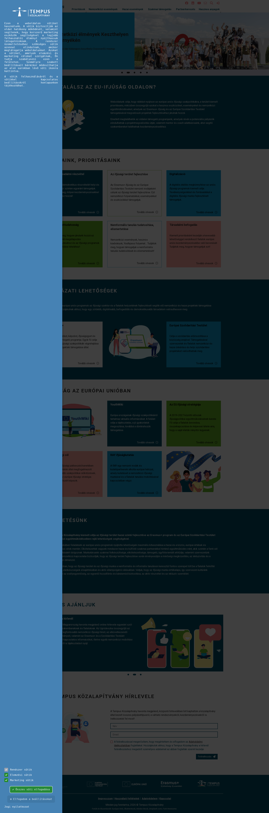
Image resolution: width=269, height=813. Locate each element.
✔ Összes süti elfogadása (31, 789)
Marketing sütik (21, 780)
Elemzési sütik (21, 774)
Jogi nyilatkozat (16, 806)
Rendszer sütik (21, 769)
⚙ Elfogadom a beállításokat (31, 799)
